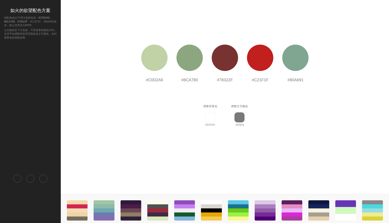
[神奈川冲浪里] (318, 210)
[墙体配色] (345, 210)
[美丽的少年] (238, 210)
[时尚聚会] (292, 210)
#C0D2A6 (44, 17)
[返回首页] (17, 179)
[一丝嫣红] (157, 210)
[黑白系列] (211, 210)
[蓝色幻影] (104, 210)
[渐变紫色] (265, 210)
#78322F (22, 21)
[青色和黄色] (372, 210)
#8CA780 (9, 21)
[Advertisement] (30, 106)
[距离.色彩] (131, 210)
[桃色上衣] (77, 210)
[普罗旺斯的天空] (184, 210)
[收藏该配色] (43, 179)
